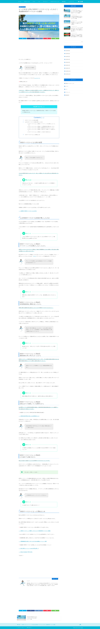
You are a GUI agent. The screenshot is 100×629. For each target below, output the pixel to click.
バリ (39, 1)
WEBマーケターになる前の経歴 (31, 120)
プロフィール (27, 1)
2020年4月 (68, 59)
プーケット (45, 1)
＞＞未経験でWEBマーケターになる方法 (28, 210)
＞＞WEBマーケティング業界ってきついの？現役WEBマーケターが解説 (35, 530)
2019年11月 (68, 74)
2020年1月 (68, 68)
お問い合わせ (29, 627)
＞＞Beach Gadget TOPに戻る (25, 551)
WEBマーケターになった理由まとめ (32, 134)
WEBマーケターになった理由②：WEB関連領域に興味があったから (41, 126)
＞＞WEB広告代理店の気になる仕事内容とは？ (29, 416)
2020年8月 (68, 50)
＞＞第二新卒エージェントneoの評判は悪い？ (29, 548)
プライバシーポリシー (21, 627)
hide (43, 117)
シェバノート (71, 1)
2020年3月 (68, 62)
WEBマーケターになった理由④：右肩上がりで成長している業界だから (41, 130)
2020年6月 (68, 53)
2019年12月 (68, 71)
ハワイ (34, 1)
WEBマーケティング (55, 1)
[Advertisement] (39, 50)
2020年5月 (68, 56)
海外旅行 (64, 1)
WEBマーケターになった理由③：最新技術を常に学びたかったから (41, 127)
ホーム (19, 1)
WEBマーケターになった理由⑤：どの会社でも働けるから (39, 131)
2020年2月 (68, 65)
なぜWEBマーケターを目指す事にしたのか (34, 122)
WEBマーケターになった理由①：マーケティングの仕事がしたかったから (41, 124)
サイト (34, 256)
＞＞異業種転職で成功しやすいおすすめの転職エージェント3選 (33, 541)
